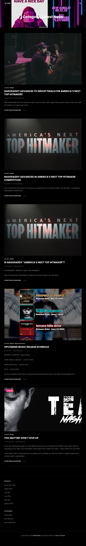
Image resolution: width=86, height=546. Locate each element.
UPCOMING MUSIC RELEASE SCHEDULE (26, 347)
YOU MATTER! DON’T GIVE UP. (21, 438)
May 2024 (7, 500)
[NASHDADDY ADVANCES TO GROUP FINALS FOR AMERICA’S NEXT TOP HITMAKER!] (43, 59)
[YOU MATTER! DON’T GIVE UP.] (43, 409)
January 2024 (8, 504)
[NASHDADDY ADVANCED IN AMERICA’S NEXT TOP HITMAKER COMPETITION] (43, 144)
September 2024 (9, 485)
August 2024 (8, 489)
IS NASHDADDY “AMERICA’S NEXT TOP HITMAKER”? (34, 262)
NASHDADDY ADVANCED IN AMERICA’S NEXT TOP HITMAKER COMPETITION (39, 178)
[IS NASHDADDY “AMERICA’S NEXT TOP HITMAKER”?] (43, 230)
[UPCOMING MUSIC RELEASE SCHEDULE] (43, 314)
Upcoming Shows (10, 522)
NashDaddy (37, 535)
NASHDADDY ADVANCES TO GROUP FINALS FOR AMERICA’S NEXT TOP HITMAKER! (42, 93)
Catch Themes (60, 535)
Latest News (9, 88)
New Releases (20, 343)
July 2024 (7, 492)
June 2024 (7, 496)
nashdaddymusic (19, 98)
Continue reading (15, 110)
